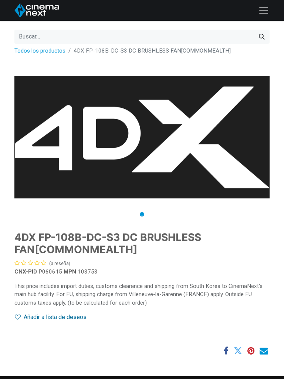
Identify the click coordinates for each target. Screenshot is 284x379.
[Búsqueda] (262, 37)
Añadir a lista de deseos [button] (55, 317)
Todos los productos (39, 50)
